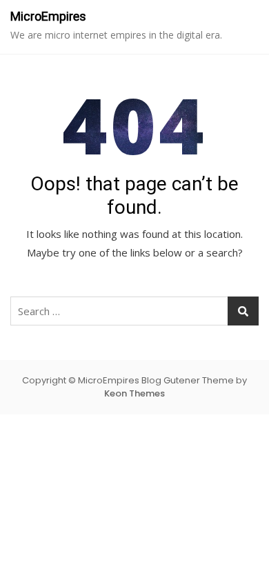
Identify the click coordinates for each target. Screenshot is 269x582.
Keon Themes (134, 393)
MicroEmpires (48, 16)
